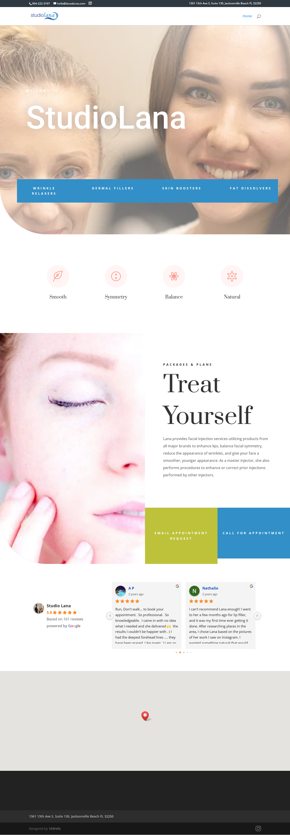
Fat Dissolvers (251, 188)
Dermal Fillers (113, 188)
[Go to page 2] (184, 653)
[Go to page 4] (190, 652)
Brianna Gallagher (219, 588)
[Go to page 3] (187, 652)
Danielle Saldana (144, 588)
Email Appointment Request (181, 536)
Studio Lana (59, 605)
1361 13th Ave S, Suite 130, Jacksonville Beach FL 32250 (225, 3)
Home (247, 16)
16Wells (55, 828)
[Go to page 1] (180, 652)
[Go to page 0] (176, 652)
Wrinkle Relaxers (44, 191)
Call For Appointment (254, 533)
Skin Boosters (182, 188)
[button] (146, 716)
